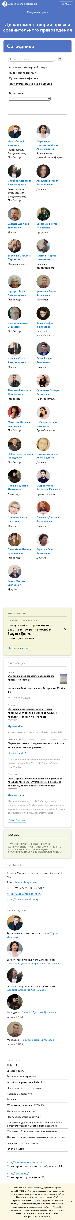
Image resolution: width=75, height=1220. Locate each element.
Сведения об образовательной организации (32, 1131)
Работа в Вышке (15, 1148)
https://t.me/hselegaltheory (23, 899)
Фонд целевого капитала (21, 1111)
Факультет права (37, 12)
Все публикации (17, 820)
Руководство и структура (21, 1076)
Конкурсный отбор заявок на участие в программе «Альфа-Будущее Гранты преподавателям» (29, 631)
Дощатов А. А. (16, 795)
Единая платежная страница (23, 1143)
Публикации (16, 663)
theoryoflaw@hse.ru (25, 882)
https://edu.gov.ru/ (18, 1173)
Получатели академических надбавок (30, 83)
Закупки (11, 1099)
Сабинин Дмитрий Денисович (39, 1012)
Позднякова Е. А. (17, 753)
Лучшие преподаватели (22, 72)
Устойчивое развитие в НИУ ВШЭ (26, 1082)
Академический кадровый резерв (28, 67)
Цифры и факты (16, 1070)
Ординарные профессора (23, 78)
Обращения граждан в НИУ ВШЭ (25, 1105)
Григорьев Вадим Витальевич (38, 1039)
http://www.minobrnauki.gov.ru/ (24, 1162)
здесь (35, 1197)
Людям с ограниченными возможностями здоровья (36, 1137)
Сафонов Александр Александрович (27, 989)
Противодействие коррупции (24, 1116)
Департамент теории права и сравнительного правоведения (37, 27)
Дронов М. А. (15, 726)
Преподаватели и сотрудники (24, 1088)
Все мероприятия (18, 648)
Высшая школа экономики (22, 3)
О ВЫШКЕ (13, 1065)
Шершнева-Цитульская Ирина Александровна (33, 963)
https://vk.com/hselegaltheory (24, 893)
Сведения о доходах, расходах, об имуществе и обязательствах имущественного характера (34, 1124)
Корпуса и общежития (19, 1093)
